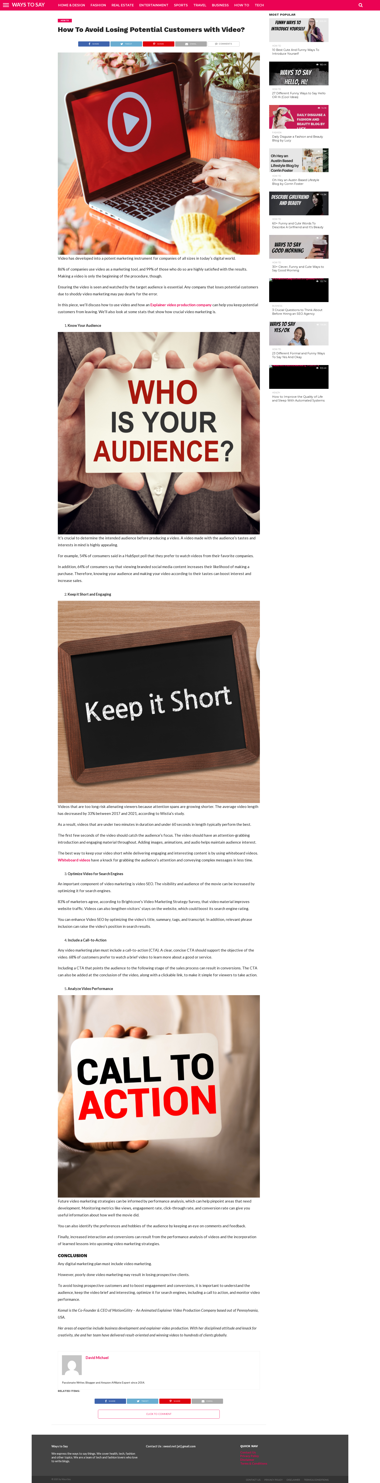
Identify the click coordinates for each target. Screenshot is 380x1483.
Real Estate (123, 5)
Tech (259, 5)
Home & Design (71, 5)
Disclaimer (247, 1459)
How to (241, 5)
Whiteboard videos (74, 860)
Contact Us (248, 1452)
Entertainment (153, 5)
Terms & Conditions (253, 1463)
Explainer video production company (181, 304)
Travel (199, 5)
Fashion (98, 5)
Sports (181, 5)
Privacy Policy (249, 1456)
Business (220, 5)
